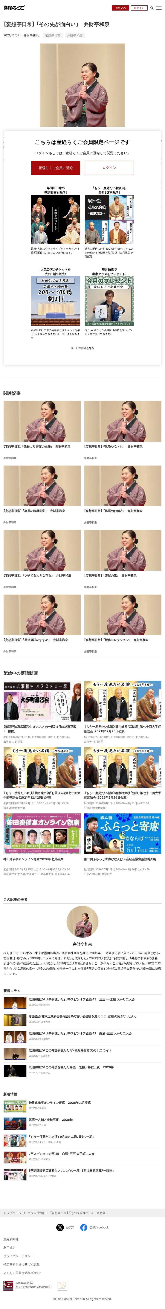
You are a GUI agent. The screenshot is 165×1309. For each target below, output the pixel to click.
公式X (70, 1227)
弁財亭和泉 (74, 35)
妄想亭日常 (52, 35)
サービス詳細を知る (82, 348)
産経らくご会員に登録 (55, 168)
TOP (158, 1302)
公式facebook (99, 1227)
